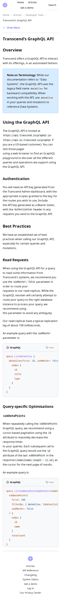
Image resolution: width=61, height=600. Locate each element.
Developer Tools (35, 15)
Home (6, 15)
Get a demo (27, 7)
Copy (51, 347)
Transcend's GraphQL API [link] (17, 20)
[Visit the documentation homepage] (5, 5)
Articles (17, 15)
